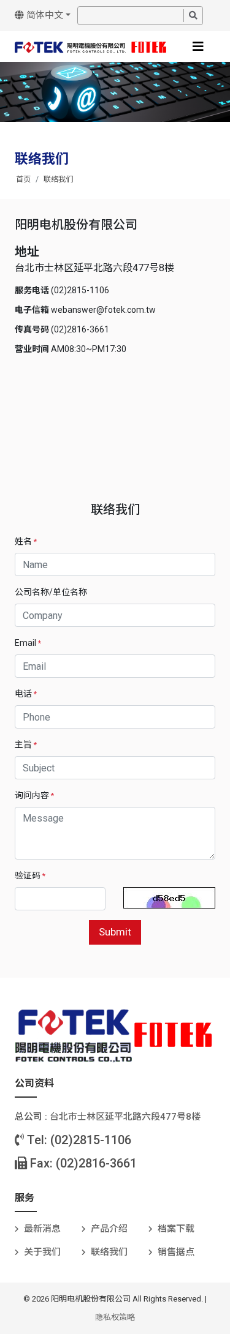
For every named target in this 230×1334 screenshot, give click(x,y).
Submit (115, 932)
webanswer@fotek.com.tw (103, 310)
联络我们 (58, 179)
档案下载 (176, 1228)
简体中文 (43, 15)
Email (28, 643)
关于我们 (42, 1251)
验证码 (30, 875)
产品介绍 (109, 1228)
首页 (23, 179)
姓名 (26, 541)
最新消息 (42, 1228)
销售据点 (176, 1251)
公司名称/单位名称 (51, 592)
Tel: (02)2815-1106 (77, 1140)
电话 (26, 694)
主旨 (26, 744)
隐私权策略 (115, 1317)
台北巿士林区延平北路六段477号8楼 (125, 1116)
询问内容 (34, 795)
